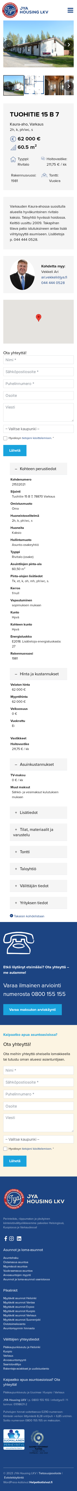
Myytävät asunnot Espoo (18, 1307)
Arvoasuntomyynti (14, 1360)
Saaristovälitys (12, 1364)
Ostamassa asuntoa (15, 1262)
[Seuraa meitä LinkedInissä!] (19, 1238)
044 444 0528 (53, 282)
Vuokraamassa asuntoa (17, 1271)
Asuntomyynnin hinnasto (19, 1328)
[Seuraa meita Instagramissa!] (12, 1238)
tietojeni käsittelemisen (36, 438)
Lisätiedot (29, 812)
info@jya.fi (57, 1400)
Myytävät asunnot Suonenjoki (21, 1320)
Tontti (25, 852)
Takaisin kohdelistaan (28, 916)
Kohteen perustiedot (38, 469)
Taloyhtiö (28, 869)
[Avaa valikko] (70, 10)
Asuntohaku (10, 1258)
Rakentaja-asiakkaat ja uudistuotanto (26, 1369)
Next (69, 45)
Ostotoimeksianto (14, 1324)
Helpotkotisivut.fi (41, 1482)
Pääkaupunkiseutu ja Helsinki (21, 1347)
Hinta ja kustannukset (39, 674)
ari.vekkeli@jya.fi (54, 277)
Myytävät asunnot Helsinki (19, 1298)
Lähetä (15, 450)
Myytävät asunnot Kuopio (19, 1311)
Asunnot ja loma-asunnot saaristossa (26, 1279)
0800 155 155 (40, 1400)
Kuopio (7, 1351)
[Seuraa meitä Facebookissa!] (5, 1238)
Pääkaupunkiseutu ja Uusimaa (22, 1392)
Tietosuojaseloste (50, 1473)
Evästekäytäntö (14, 1477)
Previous (8, 45)
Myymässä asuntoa (15, 1266)
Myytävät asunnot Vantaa (19, 1302)
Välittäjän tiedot (34, 886)
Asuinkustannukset (37, 764)
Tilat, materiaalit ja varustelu (33, 832)
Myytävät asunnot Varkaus (19, 1315)
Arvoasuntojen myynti (17, 1275)
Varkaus (8, 1356)
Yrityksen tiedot (34, 903)
